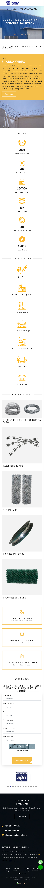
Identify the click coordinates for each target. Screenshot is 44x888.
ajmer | (18, 851)
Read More (9, 94)
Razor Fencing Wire (13, 466)
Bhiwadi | (5, 861)
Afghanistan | (6, 851)
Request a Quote (22, 760)
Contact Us (22, 873)
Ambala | (37, 851)
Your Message (8, 737)
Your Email (7, 712)
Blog (8, 871)
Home (8, 868)
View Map (21, 816)
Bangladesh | (14, 857)
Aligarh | (23, 851)
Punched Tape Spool (13, 554)
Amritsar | (5, 854)
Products (27, 868)
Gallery (26, 871)
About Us (17, 868)
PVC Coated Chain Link (14, 598)
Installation (17, 871)
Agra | (13, 851)
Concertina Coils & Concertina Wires (22, 421)
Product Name (8, 720)
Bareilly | (22, 857)
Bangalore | (6, 857)
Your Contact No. (9, 704)
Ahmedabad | (19, 854)
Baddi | (26, 854)
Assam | (11, 854)
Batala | (28, 857)
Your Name (7, 695)
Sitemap (35, 871)
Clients (35, 868)
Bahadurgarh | (33, 854)
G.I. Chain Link (10, 510)
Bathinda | (34, 857)
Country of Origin (9, 728)
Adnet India (26, 880)
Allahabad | (30, 851)
